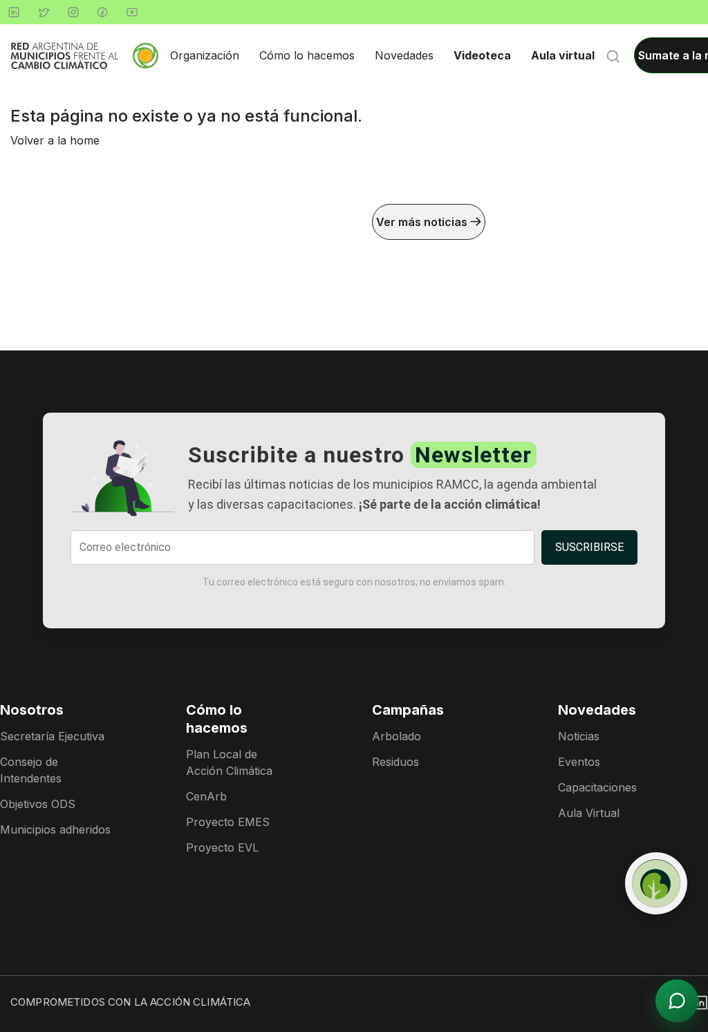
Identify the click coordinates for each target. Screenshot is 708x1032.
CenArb (206, 796)
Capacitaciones (597, 787)
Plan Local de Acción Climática (229, 762)
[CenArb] (656, 883)
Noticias (578, 736)
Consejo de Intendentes (31, 770)
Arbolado (396, 736)
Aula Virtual (589, 813)
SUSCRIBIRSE (589, 547)
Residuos (395, 762)
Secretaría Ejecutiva (52, 736)
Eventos (579, 762)
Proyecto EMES (228, 822)
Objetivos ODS (37, 804)
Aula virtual (563, 55)
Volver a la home (55, 140)
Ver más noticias (423, 222)
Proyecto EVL (222, 847)
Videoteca (482, 55)
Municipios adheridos (55, 829)
